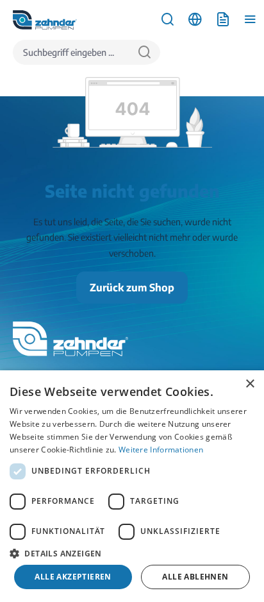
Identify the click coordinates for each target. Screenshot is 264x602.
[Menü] (250, 20)
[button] (132, 553)
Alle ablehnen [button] (195, 576)
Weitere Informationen (161, 449)
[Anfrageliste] (222, 20)
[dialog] (132, 486)
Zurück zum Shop (132, 287)
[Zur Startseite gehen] (45, 20)
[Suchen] (144, 52)
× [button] (249, 384)
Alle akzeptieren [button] (73, 576)
